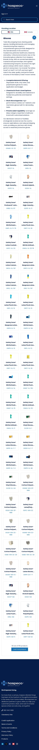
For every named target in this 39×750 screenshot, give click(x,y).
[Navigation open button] (36, 5)
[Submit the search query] (4, 19)
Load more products (19, 649)
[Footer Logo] (13, 683)
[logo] (13, 5)
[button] (4, 14)
